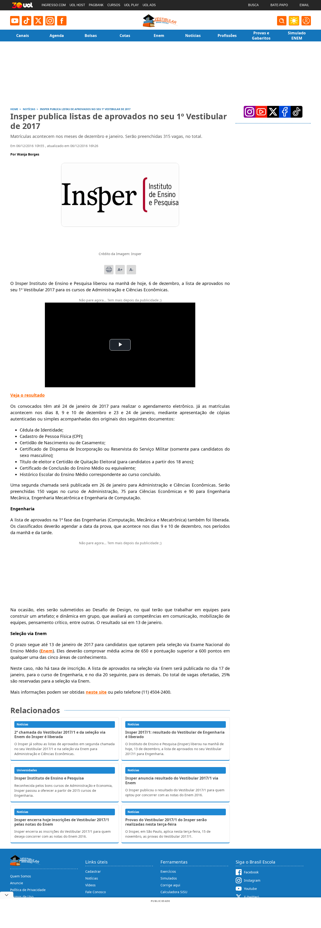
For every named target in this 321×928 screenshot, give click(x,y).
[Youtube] (15, 20)
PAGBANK (96, 5)
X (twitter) (251, 897)
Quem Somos (20, 876)
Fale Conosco (95, 892)
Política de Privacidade (28, 890)
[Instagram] (50, 20)
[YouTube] (261, 112)
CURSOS (113, 5)
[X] (38, 20)
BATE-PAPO (279, 5)
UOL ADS (149, 5)
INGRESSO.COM (54, 5)
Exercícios (168, 871)
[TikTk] (296, 112)
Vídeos (90, 885)
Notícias (91, 878)
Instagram (252, 880)
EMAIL (304, 5)
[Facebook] (285, 112)
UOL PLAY (131, 5)
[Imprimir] (109, 269)
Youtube (250, 888)
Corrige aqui (170, 885)
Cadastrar (93, 871)
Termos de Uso (21, 896)
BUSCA (253, 5)
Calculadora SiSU (173, 892)
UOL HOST (77, 5)
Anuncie (16, 883)
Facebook (251, 872)
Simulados (168, 878)
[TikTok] (26, 20)
